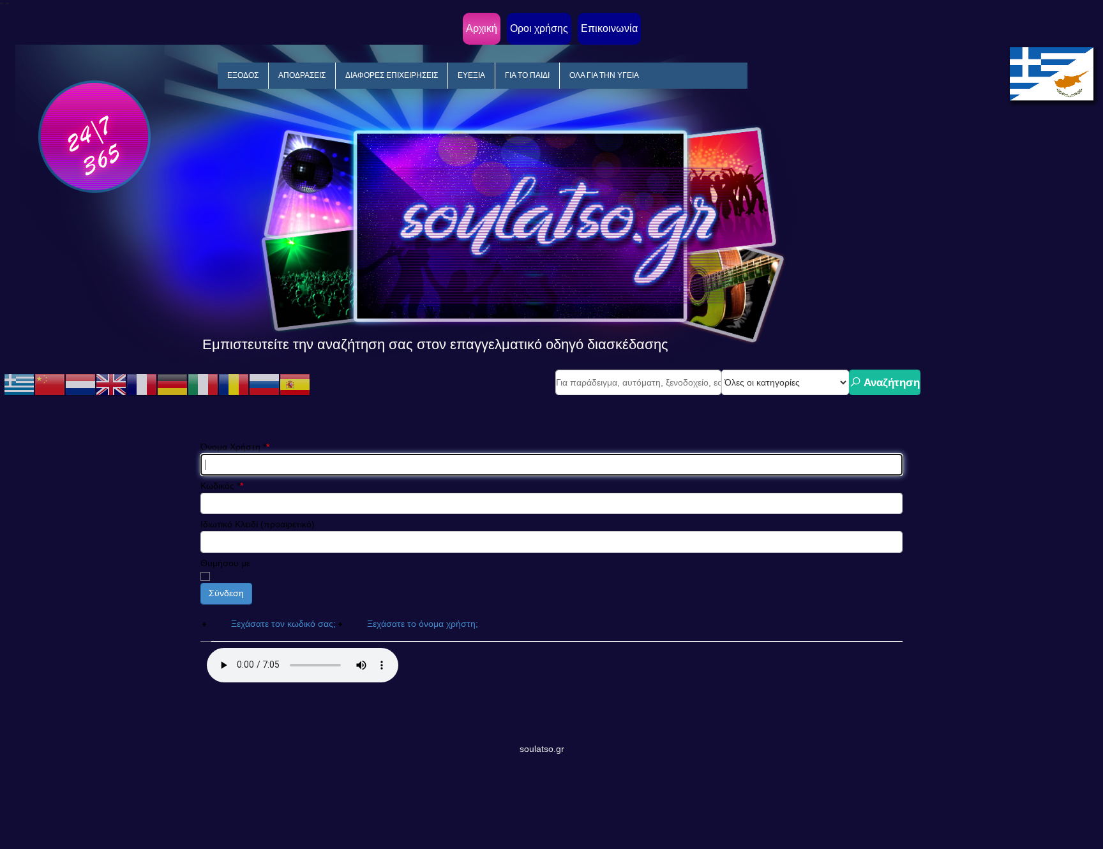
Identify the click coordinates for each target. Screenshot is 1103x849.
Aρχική (481, 28)
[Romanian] (233, 384)
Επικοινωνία (609, 28)
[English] (111, 384)
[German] (172, 384)
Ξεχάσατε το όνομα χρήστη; (422, 624)
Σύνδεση (226, 593)
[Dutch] (80, 384)
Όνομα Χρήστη (233, 447)
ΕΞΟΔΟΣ (243, 75)
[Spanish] (295, 384)
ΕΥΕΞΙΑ (471, 75)
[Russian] (264, 384)
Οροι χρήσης (539, 28)
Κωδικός (220, 486)
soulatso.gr (542, 749)
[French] (141, 384)
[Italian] (203, 384)
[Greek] (19, 384)
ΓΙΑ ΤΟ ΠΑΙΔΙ (527, 75)
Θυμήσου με (225, 563)
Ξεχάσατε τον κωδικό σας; (283, 624)
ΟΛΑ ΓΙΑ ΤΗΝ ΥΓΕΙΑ (604, 75)
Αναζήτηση (890, 383)
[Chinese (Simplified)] (49, 384)
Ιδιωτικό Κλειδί (229, 524)
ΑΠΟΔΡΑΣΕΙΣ (302, 75)
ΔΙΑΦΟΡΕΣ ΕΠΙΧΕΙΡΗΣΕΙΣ (391, 75)
